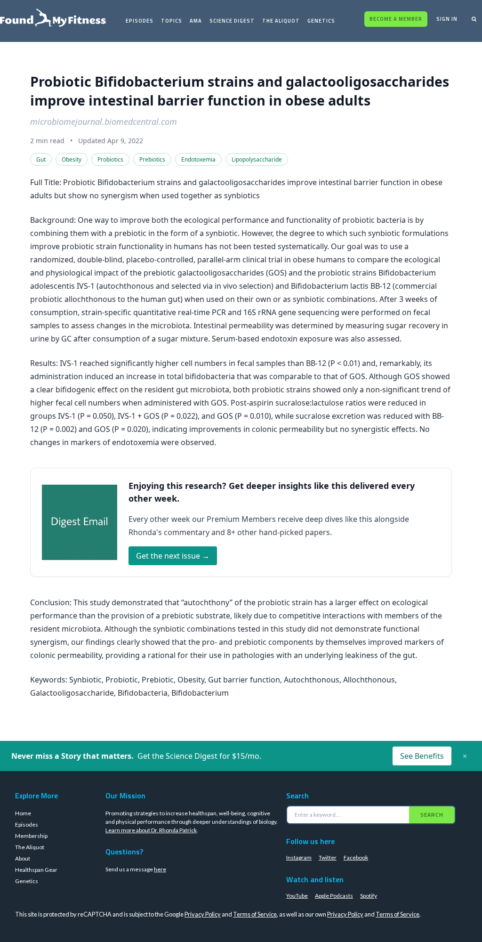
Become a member (396, 19)
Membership (31, 835)
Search (431, 814)
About (22, 858)
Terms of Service (255, 914)
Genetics (321, 20)
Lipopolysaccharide (257, 159)
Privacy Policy (203, 914)
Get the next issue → (172, 556)
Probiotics (110, 159)
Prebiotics (152, 159)
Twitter (328, 857)
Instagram (299, 857)
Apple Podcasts (334, 895)
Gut (41, 159)
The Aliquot (281, 20)
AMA (196, 20)
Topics (171, 20)
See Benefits (422, 756)
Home (23, 813)
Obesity (71, 159)
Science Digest (232, 20)
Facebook (356, 857)
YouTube (297, 895)
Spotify (368, 895)
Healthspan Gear (36, 869)
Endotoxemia (198, 159)
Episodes (139, 20)
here (160, 869)
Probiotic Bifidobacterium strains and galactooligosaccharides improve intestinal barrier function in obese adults (239, 90)
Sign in (447, 19)
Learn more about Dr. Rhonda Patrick (151, 830)
